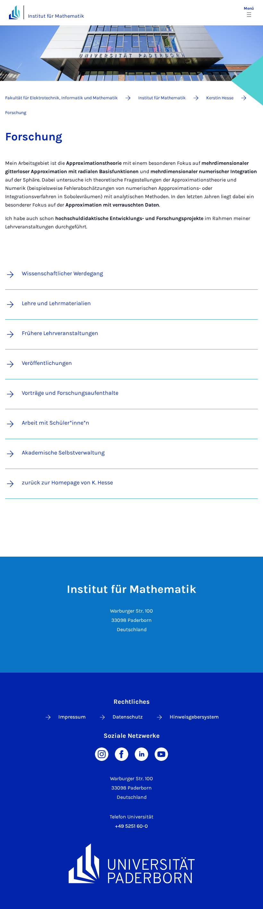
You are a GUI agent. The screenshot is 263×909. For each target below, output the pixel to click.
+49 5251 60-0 (131, 826)
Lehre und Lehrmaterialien (56, 303)
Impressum (72, 717)
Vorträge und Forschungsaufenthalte (70, 392)
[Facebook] (121, 754)
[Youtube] (161, 754)
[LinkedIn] (141, 754)
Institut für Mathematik (56, 16)
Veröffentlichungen (47, 362)
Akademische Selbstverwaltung (63, 452)
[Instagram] (101, 754)
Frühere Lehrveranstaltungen (60, 333)
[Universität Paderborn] (131, 863)
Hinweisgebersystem (194, 717)
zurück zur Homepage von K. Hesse (67, 482)
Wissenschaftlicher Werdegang (62, 273)
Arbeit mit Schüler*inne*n (55, 422)
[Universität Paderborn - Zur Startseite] (14, 12)
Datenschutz (128, 717)
